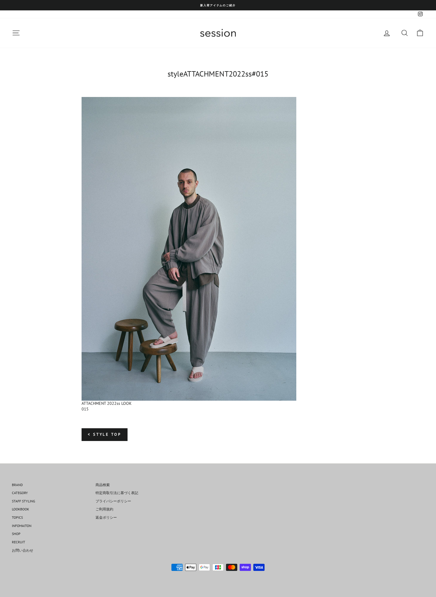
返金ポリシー (106, 517)
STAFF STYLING (23, 501)
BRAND (17, 485)
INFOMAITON (21, 525)
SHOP (16, 533)
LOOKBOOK (20, 509)
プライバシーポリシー (113, 501)
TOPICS (17, 517)
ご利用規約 (104, 509)
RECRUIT (18, 542)
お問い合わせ (22, 550)
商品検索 (103, 485)
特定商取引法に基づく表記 (117, 493)
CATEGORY (20, 493)
